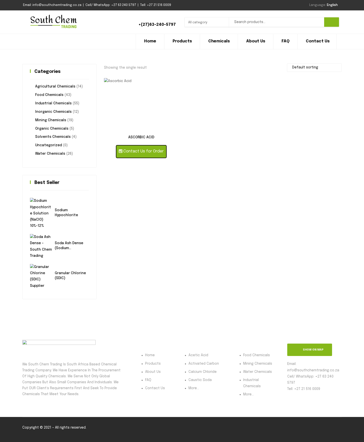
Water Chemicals (50, 153)
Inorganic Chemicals (53, 112)
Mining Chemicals (50, 120)
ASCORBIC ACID (141, 137)
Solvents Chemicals (53, 137)
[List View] (282, 66)
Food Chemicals (49, 95)
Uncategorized (48, 145)
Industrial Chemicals (53, 103)
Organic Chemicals (51, 128)
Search (331, 22)
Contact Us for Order (143, 151)
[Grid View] (275, 66)
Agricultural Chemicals (55, 86)
